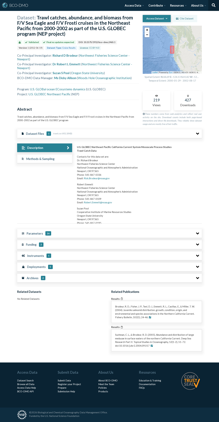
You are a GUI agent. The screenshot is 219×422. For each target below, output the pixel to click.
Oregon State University (87, 73)
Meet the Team (106, 384)
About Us (197, 5)
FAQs (142, 387)
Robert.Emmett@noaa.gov (98, 202)
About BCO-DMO (108, 380)
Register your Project (69, 384)
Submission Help (66, 391)
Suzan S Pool (61, 73)
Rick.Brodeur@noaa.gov (97, 178)
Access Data (133, 5)
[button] (147, 30)
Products (103, 391)
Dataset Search (25, 380)
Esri (170, 72)
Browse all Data (25, 384)
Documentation (147, 384)
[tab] (44, 147)
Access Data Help (26, 387)
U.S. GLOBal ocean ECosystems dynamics (57, 89)
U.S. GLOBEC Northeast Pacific (50, 94)
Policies (102, 387)
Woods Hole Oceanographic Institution (104, 78)
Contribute (155, 5)
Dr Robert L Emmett (66, 64)
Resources (177, 5)
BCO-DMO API (25, 391)
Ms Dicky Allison (65, 78)
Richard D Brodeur (65, 55)
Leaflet (155, 72)
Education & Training (150, 380)
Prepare (62, 387)
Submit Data (64, 380)
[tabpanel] (138, 207)
